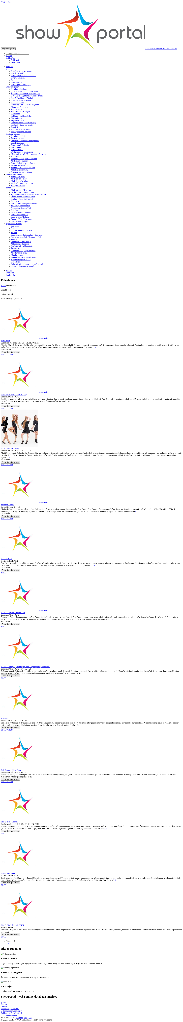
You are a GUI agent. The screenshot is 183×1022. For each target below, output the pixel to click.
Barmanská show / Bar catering (23, 123)
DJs (12, 80)
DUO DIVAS (6, 559)
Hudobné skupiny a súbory (21, 71)
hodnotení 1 (43, 392)
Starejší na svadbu (18, 185)
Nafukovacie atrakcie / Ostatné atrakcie (26, 237)
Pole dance (15, 210)
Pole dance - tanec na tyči (21, 129)
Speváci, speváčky (18, 73)
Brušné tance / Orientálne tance (23, 192)
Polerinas (4, 718)
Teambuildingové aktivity (21, 259)
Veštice (14, 239)
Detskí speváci (16, 147)
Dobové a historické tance (21, 212)
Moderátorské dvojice (19, 181)
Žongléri (14, 127)
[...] (94, 347)
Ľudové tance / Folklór (20, 217)
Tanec (8, 188)
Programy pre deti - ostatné (21, 172)
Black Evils (5, 341)
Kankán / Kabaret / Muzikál (22, 199)
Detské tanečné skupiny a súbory (24, 203)
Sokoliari (14, 228)
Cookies (4, 1006)
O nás (3, 1002)
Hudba (8, 69)
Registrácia (15, 62)
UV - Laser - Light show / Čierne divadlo (27, 96)
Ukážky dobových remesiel (21, 230)
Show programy (12, 87)
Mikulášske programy (19, 170)
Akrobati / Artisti (17, 102)
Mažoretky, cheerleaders (20, 206)
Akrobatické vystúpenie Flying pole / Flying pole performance (25, 667)
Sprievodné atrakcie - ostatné (22, 266)
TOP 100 (9, 67)
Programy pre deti (13, 134)
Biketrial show (16, 118)
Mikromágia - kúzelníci (20, 244)
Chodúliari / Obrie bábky (21, 242)
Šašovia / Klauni (17, 138)
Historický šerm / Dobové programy (25, 105)
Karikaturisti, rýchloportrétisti (22, 246)
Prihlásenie (15, 60)
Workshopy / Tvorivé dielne (22, 152)
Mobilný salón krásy (19, 253)
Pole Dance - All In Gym (11, 770)
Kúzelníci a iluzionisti (19, 89)
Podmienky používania (10, 1009)
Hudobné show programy (21, 100)
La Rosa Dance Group (10, 448)
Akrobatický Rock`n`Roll (21, 208)
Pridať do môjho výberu (10, 352)
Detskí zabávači (17, 150)
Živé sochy (15, 248)
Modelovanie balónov (19, 161)
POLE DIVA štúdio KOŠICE (12, 925)
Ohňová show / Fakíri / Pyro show (24, 91)
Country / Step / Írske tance (21, 219)
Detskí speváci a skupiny (20, 85)
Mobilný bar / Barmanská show (23, 257)
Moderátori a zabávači (14, 174)
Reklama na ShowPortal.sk (11, 1013)
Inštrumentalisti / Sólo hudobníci (23, 76)
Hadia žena (15, 114)
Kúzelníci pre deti (18, 136)
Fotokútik (15, 226)
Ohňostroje (15, 262)
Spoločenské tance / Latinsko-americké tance (28, 194)
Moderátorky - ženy (19, 179)
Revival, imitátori (18, 78)
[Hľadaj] (94, 53)
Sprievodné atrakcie (14, 224)
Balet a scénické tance (19, 215)
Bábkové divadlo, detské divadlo (24, 159)
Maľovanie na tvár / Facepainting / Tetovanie (28, 154)
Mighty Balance (7, 505)
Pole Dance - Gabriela (9, 822)
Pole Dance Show (8, 873)
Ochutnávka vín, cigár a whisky (23, 251)
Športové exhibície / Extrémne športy (25, 93)
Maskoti (14, 233)
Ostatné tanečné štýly (19, 221)
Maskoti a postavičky (19, 165)
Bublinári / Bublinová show (22, 116)
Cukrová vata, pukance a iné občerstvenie (27, 264)
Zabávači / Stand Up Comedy (22, 183)
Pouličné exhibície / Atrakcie (22, 98)
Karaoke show (16, 82)
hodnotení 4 (43, 338)
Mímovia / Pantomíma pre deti (23, 168)
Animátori (15, 156)
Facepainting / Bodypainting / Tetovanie (26, 235)
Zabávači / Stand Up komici (22, 125)
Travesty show (16, 109)
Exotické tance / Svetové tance (23, 197)
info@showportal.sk (9, 1015)
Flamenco (15, 201)
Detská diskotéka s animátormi (23, 163)
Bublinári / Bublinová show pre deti (25, 141)
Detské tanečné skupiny (20, 145)
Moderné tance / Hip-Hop (21, 190)
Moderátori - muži (18, 176)
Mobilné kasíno (17, 255)
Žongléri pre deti (17, 143)
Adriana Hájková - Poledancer (13, 613)
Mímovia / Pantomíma (19, 107)
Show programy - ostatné (21, 132)
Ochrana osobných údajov (11, 1011)
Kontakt (9, 270)
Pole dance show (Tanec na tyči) (14, 394)
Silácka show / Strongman (21, 111)
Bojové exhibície (17, 120)
